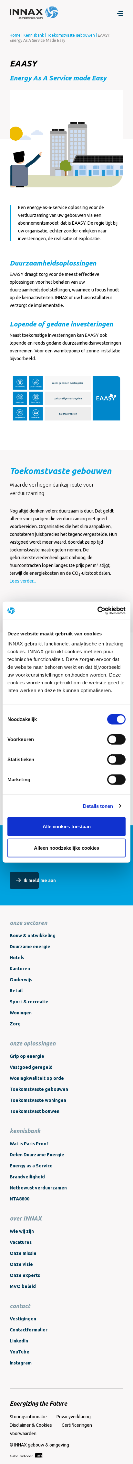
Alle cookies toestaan (67, 826)
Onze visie (21, 1264)
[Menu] (120, 12)
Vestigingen (23, 1318)
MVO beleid (23, 1286)
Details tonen (98, 806)
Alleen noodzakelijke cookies (66, 847)
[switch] (116, 739)
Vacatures (21, 1242)
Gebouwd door (21, 1456)
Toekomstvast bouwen (34, 1111)
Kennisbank (34, 35)
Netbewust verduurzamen (38, 1187)
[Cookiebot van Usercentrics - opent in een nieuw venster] (97, 611)
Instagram (21, 1362)
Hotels (17, 957)
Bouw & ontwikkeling (33, 935)
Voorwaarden (23, 1433)
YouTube (19, 1351)
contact (20, 1306)
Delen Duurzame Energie (37, 1154)
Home (15, 35)
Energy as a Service (31, 1165)
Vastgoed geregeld (31, 1067)
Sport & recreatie (29, 1001)
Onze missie (23, 1253)
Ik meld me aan (40, 880)
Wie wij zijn (22, 1231)
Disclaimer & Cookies (31, 1425)
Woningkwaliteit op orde (37, 1078)
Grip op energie (27, 1056)
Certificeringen (77, 1425)
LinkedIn (19, 1340)
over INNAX (26, 1218)
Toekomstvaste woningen (38, 1100)
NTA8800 (19, 1198)
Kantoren (20, 968)
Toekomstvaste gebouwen (71, 35)
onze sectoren (28, 922)
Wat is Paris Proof (29, 1143)
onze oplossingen (33, 1043)
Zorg (15, 1023)
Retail (16, 990)
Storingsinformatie (28, 1416)
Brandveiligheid (27, 1176)
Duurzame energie (30, 946)
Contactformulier (28, 1329)
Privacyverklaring (73, 1416)
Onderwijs (21, 979)
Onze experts (25, 1275)
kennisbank (25, 1131)
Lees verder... (23, 581)
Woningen (21, 1012)
